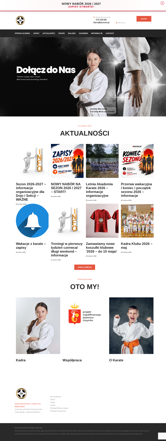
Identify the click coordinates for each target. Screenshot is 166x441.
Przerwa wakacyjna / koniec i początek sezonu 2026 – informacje (136, 189)
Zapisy (144, 19)
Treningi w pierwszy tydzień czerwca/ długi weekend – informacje (67, 249)
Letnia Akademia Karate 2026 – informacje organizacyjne (99, 189)
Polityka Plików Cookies (59, 408)
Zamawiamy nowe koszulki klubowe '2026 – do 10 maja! (101, 247)
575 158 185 (101, 19)
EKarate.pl (18, 428)
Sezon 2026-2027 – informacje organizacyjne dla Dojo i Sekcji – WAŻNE (31, 191)
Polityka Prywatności (58, 411)
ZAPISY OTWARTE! (81, 6)
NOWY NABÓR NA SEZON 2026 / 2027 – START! (66, 188)
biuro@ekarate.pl (101, 22)
